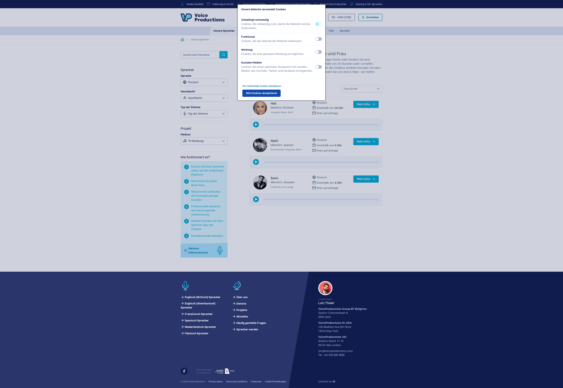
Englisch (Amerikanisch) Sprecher (198, 305)
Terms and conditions (236, 381)
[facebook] (184, 371)
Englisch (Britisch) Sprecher (202, 297)
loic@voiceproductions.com (335, 351)
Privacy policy (216, 381)
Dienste (241, 303)
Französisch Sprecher (198, 314)
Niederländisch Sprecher (200, 327)
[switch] (319, 24)
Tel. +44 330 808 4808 (331, 355)
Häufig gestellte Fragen (251, 323)
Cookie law (256, 381)
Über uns (242, 297)
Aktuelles (242, 316)
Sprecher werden (247, 329)
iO (334, 381)
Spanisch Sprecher (196, 320)
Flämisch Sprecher (196, 333)
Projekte (241, 310)
